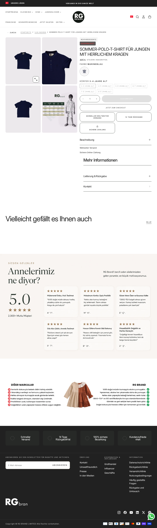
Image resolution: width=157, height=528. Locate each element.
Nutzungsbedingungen (140, 475)
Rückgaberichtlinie (138, 467)
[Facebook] (125, 512)
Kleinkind (26, 12)
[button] (137, 16)
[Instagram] (119, 512)
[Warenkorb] (149, 16)
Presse (83, 471)
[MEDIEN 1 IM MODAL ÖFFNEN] (72, 79)
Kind (38, 12)
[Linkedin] (137, 512)
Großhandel (110, 464)
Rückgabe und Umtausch (136, 489)
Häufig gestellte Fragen (137, 482)
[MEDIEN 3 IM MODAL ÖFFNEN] (72, 128)
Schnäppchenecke (28, 22)
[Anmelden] (143, 16)
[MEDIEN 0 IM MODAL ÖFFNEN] (36, 79)
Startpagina (12, 12)
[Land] (7, 3)
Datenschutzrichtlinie (139, 462)
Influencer (109, 468)
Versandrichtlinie (137, 471)
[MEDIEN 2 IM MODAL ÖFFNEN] (36, 128)
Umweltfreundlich (88, 467)
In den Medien (87, 475)
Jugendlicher (52, 12)
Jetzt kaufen (47, 22)
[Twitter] (143, 512)
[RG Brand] (18, 502)
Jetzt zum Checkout (116, 108)
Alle (148, 222)
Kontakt (83, 462)
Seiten (59, 22)
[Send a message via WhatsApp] (151, 516)
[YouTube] (131, 512)
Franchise (11, 22)
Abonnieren (59, 465)
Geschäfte (109, 472)
